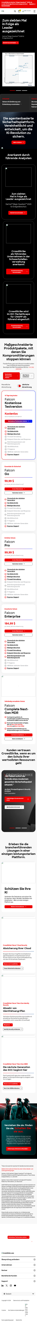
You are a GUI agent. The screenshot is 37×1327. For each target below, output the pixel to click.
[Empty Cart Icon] (26, 11)
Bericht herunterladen (9, 43)
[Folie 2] (18, 92)
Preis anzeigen (26, 1241)
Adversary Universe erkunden (18, 1149)
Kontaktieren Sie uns (11, 1242)
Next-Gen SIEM (19, 726)
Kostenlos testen (17, 493)
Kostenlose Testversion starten (17, 421)
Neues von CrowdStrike (11, 964)
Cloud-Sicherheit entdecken (12, 968)
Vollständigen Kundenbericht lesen (15, 799)
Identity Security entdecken (12, 1029)
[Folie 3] (24, 92)
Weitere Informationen (17, 907)
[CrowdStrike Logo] (3, 11)
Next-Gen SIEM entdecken (12, 1088)
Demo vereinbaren (17, 739)
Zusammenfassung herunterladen (17, 271)
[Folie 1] (12, 92)
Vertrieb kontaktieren (17, 735)
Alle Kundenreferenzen (13, 807)
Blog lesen (7, 1025)
